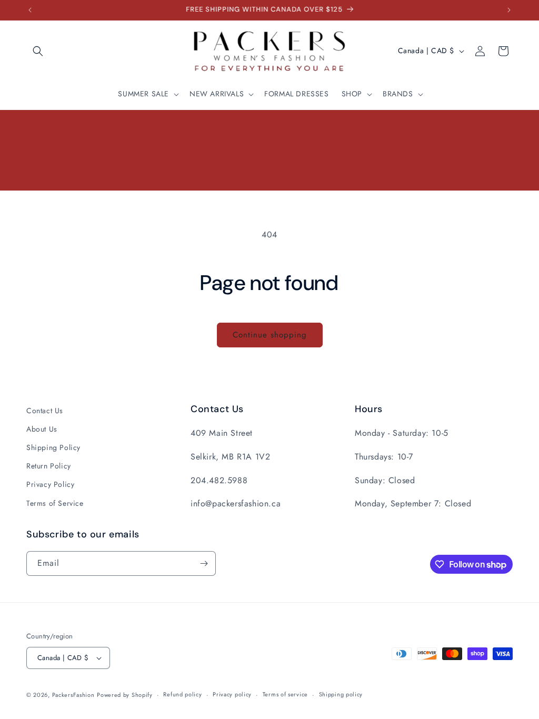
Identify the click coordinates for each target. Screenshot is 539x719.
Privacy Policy (50, 484)
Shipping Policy (53, 447)
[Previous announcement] (30, 10)
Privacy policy (232, 694)
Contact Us (44, 410)
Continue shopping (270, 335)
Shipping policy (341, 694)
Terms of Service (55, 503)
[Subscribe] (203, 563)
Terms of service (285, 694)
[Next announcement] (509, 10)
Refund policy (182, 694)
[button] (37, 51)
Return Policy (48, 466)
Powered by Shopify (125, 695)
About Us (41, 429)
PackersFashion (73, 695)
